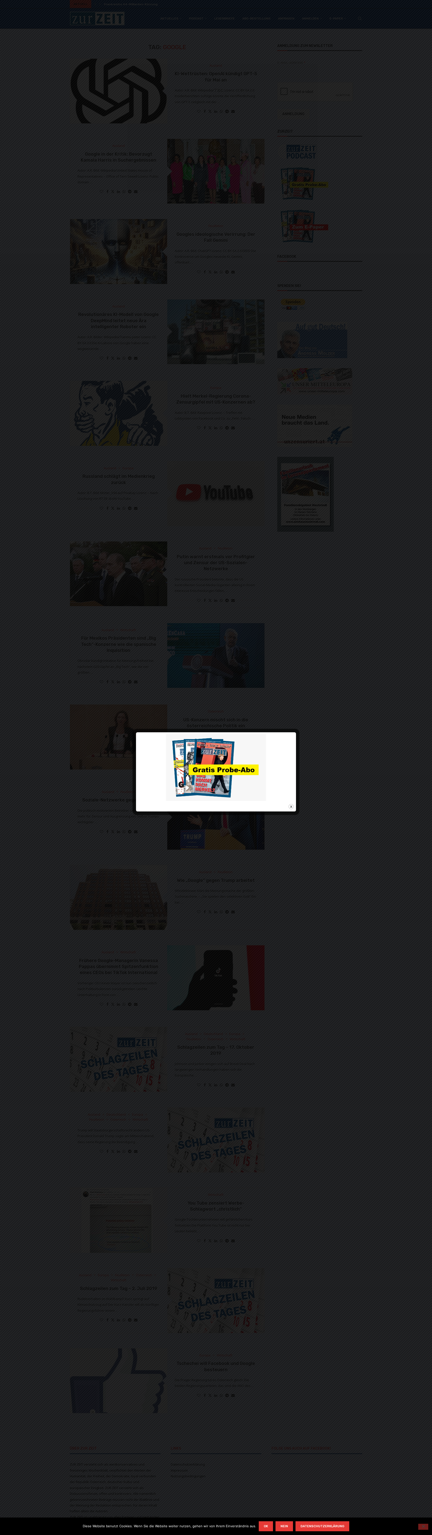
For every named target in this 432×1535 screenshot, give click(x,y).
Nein (284, 1526)
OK (266, 1526)
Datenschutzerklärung (322, 1526)
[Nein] (423, 1527)
